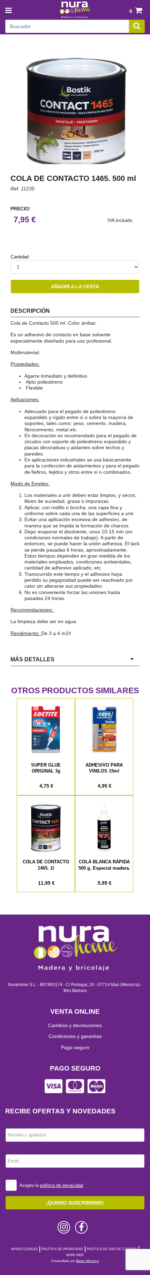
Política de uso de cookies (112, 1249)
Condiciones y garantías (75, 1036)
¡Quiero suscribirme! (75, 1203)
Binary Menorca (87, 1261)
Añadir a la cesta (75, 286)
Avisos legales (24, 1249)
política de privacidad (61, 1185)
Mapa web (74, 1255)
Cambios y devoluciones (75, 1025)
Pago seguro (75, 1047)
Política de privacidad (62, 1249)
